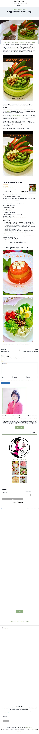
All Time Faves (14, 9)
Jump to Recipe (7, 42)
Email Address (4, 492)
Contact (22, 621)
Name (3, 377)
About (15, 621)
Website (28, 377)
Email (15, 377)
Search (33, 432)
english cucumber (17, 115)
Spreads (25, 9)
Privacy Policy (34, 729)
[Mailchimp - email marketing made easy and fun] (17, 502)
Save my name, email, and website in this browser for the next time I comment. (17, 380)
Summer (27, 344)
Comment (4, 363)
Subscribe (27, 621)
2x (25, 191)
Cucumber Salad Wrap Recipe (8, 344)
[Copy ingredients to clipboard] (10, 191)
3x (27, 191)
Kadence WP (29, 727)
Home (11, 621)
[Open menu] (22, 5)
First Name (5, 716)
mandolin (8, 111)
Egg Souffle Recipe (5, 350)
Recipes (21, 9)
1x (23, 191)
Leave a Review (31, 42)
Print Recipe (15, 42)
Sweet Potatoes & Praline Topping (30, 350)
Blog (19, 9)
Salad (23, 344)
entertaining (17, 344)
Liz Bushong (10, 187)
